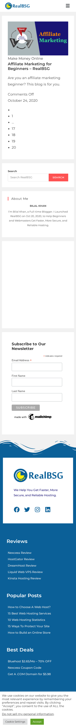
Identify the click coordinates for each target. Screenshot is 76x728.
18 (13, 135)
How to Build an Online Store (29, 632)
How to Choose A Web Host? (29, 607)
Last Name (18, 391)
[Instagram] (37, 510)
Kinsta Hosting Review (24, 578)
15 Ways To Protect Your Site (28, 626)
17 (13, 129)
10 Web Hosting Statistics (26, 620)
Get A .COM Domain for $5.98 (29, 674)
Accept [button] (37, 721)
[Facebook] (17, 510)
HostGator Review (21, 559)
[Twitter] (27, 510)
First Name (18, 375)
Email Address (22, 360)
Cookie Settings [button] (15, 721)
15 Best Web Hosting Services (29, 613)
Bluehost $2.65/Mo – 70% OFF (30, 661)
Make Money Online (25, 58)
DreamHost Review (22, 565)
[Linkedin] (48, 510)
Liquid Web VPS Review (25, 572)
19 (13, 141)
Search (12, 171)
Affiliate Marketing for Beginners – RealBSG (30, 66)
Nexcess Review (19, 553)
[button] (68, 5)
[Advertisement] (38, 284)
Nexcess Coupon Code (24, 667)
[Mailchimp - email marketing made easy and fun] (33, 416)
